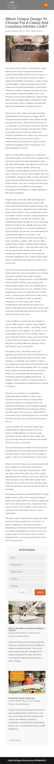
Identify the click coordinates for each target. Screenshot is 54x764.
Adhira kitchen (37, 31)
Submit (40, 592)
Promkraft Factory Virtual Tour (22, 698)
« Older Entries (15, 740)
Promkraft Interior (22, 636)
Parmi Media (13, 31)
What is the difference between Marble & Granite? (26, 629)
